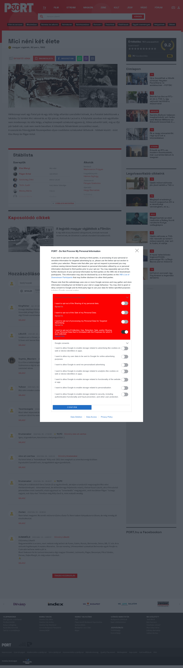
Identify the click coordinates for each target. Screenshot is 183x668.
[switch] (124, 303)
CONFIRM (72, 407)
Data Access (91, 417)
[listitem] (91, 297)
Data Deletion (76, 417)
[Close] (137, 251)
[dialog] (91, 334)
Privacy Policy (107, 417)
